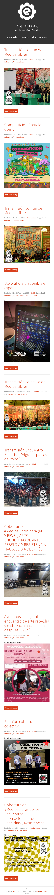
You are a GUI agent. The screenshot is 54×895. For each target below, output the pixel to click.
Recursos (43, 37)
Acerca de (12, 37)
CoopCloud (33, 295)
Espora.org (27, 25)
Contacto (24, 37)
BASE (33, 293)
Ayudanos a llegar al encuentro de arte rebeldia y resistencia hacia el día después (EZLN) (26, 623)
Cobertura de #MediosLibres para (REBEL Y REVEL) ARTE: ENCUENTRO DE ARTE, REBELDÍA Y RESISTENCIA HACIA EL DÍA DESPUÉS (26, 538)
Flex (21, 891)
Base (29, 635)
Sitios (34, 37)
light (41, 891)
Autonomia (8, 62)
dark (37, 891)
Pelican (14, 891)
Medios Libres (18, 62)
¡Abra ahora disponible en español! (25, 285)
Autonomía (8, 137)
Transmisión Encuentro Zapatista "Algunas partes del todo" (25, 454)
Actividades (31, 59)
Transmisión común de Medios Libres (23, 52)
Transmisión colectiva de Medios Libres (24, 384)
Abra (26, 295)
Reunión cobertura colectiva (20, 724)
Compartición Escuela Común (22, 127)
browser (45, 891)
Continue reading (11, 111)
